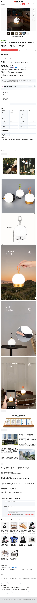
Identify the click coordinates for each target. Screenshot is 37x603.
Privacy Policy (33, 599)
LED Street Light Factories (15, 587)
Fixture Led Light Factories (6, 589)
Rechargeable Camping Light (17, 6)
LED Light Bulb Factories (5, 587)
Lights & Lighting (6, 6)
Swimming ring (3, 571)
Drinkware (2, 569)
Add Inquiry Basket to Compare (18, 36)
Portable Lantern (4, 582)
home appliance (20, 572)
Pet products (3, 572)
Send (9, 514)
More (2, 595)
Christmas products (30, 571)
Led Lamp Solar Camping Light (6, 591)
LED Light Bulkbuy (4, 594)
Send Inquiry (9, 49)
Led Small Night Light (24, 589)
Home (2, 6)
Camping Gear (18, 582)
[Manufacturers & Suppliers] (18, 2)
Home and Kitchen (12, 569)
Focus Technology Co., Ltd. (12, 599)
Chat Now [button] (28, 49)
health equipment (12, 572)
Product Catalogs (14, 567)
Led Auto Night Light (25, 591)
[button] (33, 106)
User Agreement (24, 599)
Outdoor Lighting (11, 582)
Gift (19, 571)
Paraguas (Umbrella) (21, 569)
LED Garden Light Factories (25, 587)
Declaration (28, 599)
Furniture (11, 571)
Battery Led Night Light (15, 589)
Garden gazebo (29, 569)
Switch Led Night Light (16, 591)
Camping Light (11, 6)
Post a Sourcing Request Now (29, 514)
